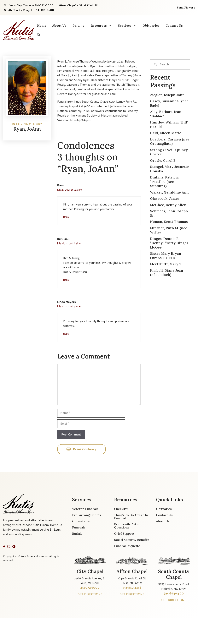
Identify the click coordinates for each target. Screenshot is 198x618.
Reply (66, 217)
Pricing (78, 25)
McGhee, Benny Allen (168, 205)
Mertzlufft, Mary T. (166, 264)
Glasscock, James (164, 198)
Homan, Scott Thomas (169, 221)
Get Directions (90, 594)
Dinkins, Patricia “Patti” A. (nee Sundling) (164, 181)
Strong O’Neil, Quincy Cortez (169, 152)
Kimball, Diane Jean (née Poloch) (166, 272)
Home (41, 25)
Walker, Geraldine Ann (169, 192)
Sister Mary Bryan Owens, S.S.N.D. (165, 255)
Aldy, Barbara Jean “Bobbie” (165, 113)
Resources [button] (99, 25)
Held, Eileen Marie (165, 133)
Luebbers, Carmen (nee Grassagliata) (169, 141)
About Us (59, 25)
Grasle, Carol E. (163, 160)
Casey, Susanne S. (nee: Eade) (169, 103)
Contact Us (174, 25)
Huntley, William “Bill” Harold (169, 124)
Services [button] (124, 25)
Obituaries (151, 25)
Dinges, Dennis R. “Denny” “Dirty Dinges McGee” (169, 242)
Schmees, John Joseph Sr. (169, 213)
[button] (38, 34)
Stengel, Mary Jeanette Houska (169, 168)
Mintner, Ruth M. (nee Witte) (168, 230)
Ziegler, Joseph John (167, 95)
